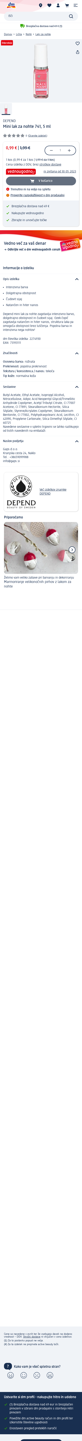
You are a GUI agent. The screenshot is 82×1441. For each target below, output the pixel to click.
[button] (75, 5)
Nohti (29, 34)
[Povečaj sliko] (41, 71)
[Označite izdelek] (77, 43)
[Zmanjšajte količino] (51, 150)
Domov (8, 34)
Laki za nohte (43, 34)
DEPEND (9, 121)
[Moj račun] (58, 5)
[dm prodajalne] (40, 5)
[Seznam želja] (49, 5)
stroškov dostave (50, 164)
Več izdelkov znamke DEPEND (53, 491)
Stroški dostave (31, 1336)
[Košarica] (66, 5)
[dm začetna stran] (11, 5)
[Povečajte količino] (69, 150)
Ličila (19, 34)
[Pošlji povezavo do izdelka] (77, 52)
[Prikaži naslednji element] (72, 549)
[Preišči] (71, 16)
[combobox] (41, 16)
